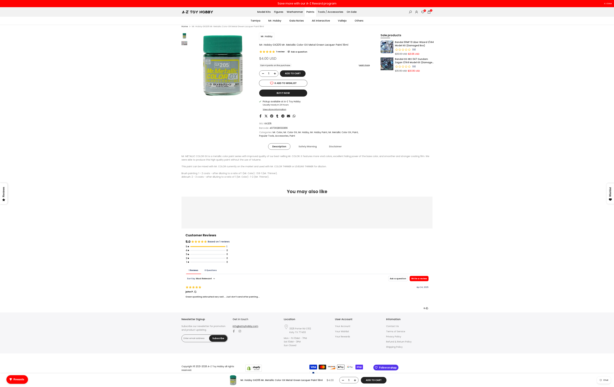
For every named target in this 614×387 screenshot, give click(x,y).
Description (279, 146)
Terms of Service (395, 331)
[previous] (195, 66)
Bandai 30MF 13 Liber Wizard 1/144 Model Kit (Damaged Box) (414, 44)
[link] (387, 47)
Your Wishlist (342, 331)
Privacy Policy (393, 336)
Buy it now (283, 93)
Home (184, 26)
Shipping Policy (394, 347)
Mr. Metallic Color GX (339, 132)
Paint (355, 132)
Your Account (342, 326)
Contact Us (392, 326)
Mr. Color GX (290, 132)
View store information (274, 109)
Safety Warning (308, 146)
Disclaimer (335, 146)
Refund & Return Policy (399, 341)
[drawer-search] (410, 12)
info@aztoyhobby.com (245, 326)
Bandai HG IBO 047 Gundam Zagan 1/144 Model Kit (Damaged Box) (414, 60)
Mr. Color (277, 132)
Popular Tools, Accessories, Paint (277, 135)
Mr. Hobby (266, 36)
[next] (248, 66)
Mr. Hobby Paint (318, 132)
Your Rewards (342, 336)
